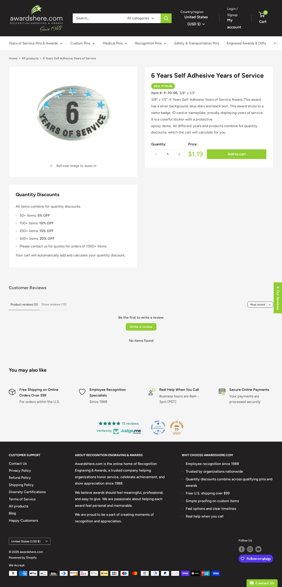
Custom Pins (80, 43)
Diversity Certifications (27, 492)
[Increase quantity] (179, 154)
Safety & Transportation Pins (196, 43)
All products (30, 58)
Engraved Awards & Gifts (246, 43)
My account (234, 23)
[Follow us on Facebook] (242, 549)
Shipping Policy (21, 485)
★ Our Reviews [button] (278, 298)
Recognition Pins (148, 43)
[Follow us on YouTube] (258, 549)
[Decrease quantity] (156, 154)
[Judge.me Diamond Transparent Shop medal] (158, 428)
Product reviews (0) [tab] (24, 304)
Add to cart (237, 154)
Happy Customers (23, 520)
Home (13, 58)
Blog (12, 513)
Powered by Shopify (23, 558)
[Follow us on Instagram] (250, 549)
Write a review (141, 327)
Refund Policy (20, 477)
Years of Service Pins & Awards (33, 43)
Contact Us (18, 463)
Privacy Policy (20, 470)
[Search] (166, 18)
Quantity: (158, 144)
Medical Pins (112, 43)
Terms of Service (22, 499)
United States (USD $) (26, 541)
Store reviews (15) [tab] (54, 304)
